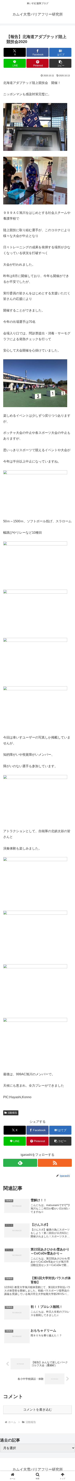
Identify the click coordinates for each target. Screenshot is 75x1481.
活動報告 (12, 1112)
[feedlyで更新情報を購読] (20, 1163)
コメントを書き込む (37, 1409)
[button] (60, 63)
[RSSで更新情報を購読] (55, 1163)
